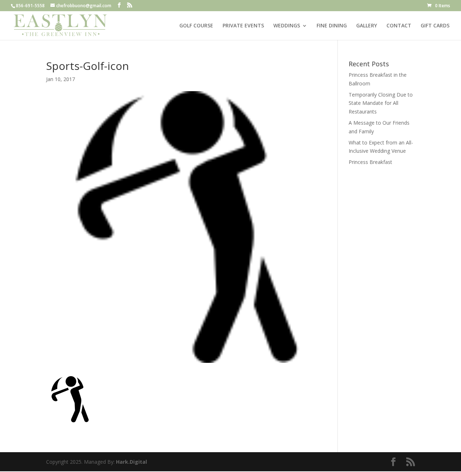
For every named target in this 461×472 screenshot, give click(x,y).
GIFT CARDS (435, 26)
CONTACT (398, 26)
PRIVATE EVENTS (243, 26)
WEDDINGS (286, 26)
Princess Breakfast (370, 162)
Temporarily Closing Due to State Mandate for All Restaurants (381, 103)
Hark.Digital (131, 461)
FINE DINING (332, 26)
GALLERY (366, 26)
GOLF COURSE (196, 26)
